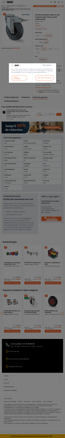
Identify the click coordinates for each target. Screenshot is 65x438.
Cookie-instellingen (16, 77)
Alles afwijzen (47, 65)
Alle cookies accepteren (45, 78)
